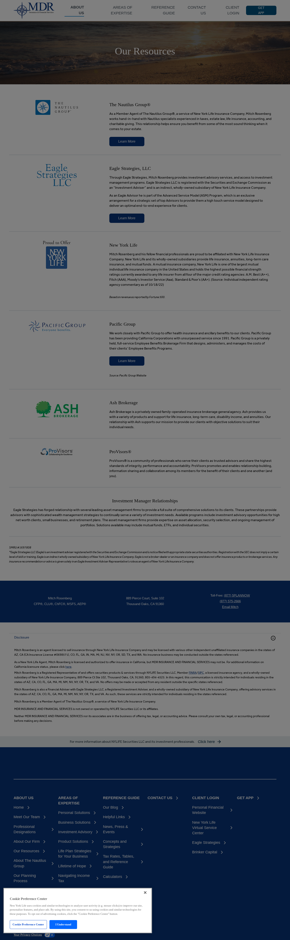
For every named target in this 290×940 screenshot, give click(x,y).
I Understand (63, 924)
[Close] (145, 892)
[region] (77, 910)
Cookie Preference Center (28, 924)
